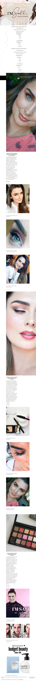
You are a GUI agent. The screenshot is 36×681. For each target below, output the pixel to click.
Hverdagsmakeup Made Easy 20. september (20, 29)
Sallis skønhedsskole (20, 40)
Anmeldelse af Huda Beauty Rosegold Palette (12, 554)
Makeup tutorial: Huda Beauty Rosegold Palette (11, 378)
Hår (19, 38)
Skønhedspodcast (19, 65)
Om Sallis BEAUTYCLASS (19, 50)
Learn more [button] (29, 77)
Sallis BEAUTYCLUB (19, 32)
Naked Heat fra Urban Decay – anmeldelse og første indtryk (12, 154)
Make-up (20, 35)
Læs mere (8, 181)
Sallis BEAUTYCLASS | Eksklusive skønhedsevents (18, 26)
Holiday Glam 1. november (20, 31)
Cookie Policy (21, 679)
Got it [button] (19, 78)
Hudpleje (20, 60)
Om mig (20, 44)
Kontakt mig (20, 46)
